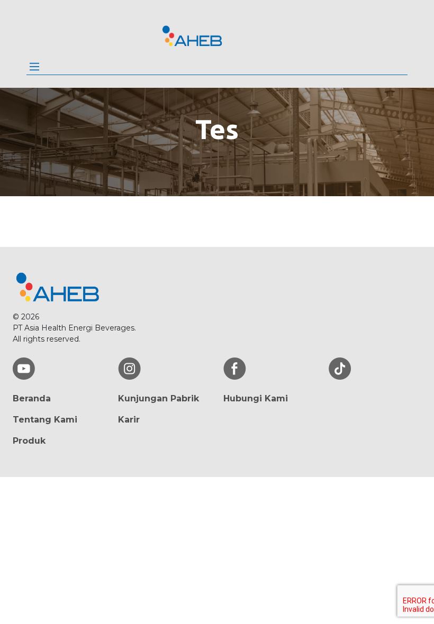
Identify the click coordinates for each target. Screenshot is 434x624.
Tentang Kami (45, 420)
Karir (129, 420)
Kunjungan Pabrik (158, 398)
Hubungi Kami (255, 398)
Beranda (32, 398)
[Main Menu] (34, 67)
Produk (29, 441)
